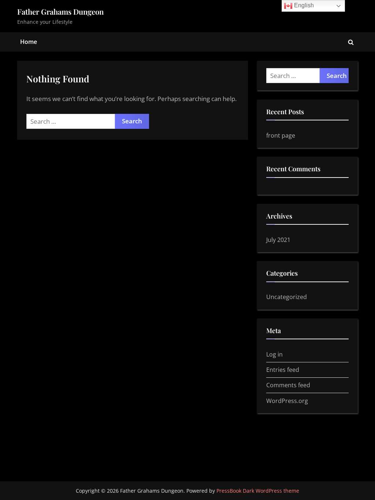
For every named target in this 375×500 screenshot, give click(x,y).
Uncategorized (286, 297)
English (303, 5)
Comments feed (288, 385)
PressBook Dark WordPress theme (257, 490)
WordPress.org (287, 401)
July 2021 (278, 240)
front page (280, 135)
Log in (274, 354)
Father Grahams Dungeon (60, 11)
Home (28, 42)
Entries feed (282, 370)
